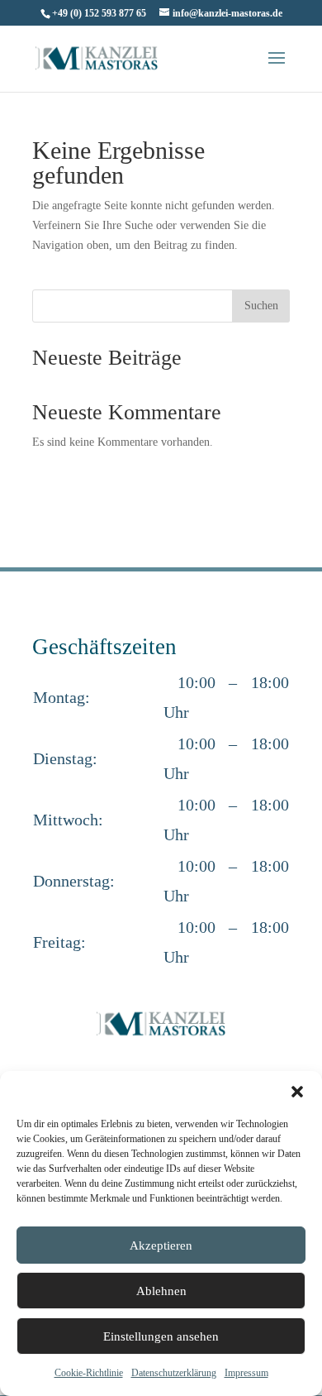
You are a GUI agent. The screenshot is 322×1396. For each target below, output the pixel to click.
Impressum (246, 1373)
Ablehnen (161, 1291)
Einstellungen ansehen (161, 1336)
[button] (297, 1091)
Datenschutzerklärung (173, 1373)
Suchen (261, 305)
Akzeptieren (161, 1245)
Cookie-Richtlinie (88, 1373)
